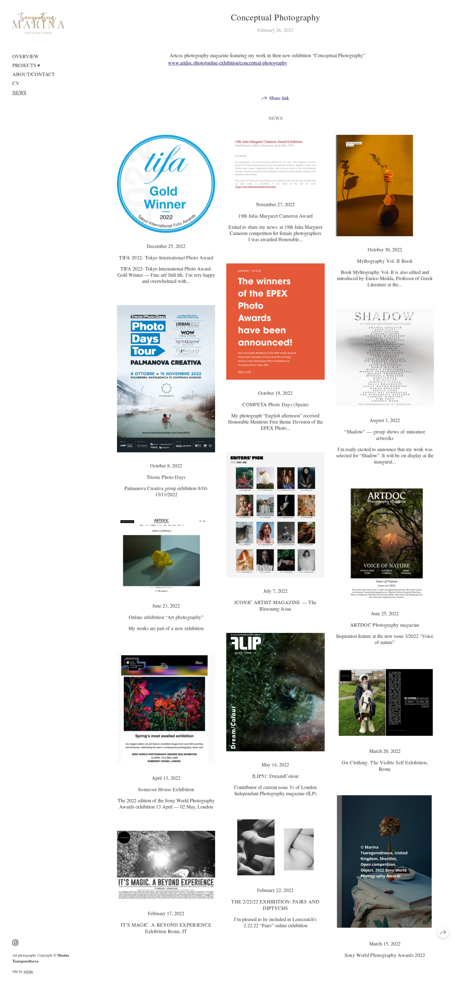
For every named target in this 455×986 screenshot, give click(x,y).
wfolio (28, 971)
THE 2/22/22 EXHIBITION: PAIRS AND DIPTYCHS (275, 904)
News (19, 92)
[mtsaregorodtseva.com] (38, 23)
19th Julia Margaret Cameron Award (275, 215)
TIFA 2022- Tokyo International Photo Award (166, 257)
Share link (279, 98)
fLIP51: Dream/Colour (275, 776)
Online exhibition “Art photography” (166, 617)
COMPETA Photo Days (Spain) (275, 404)
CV (16, 83)
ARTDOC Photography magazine (385, 624)
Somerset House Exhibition (166, 789)
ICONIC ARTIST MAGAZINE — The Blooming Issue (275, 605)
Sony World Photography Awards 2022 (384, 955)
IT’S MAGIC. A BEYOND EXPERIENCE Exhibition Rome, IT (166, 927)
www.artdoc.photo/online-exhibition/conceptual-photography (227, 62)
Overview (25, 56)
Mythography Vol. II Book (385, 261)
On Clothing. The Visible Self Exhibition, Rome (385, 765)
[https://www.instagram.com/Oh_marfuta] (15, 942)
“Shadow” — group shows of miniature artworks (384, 434)
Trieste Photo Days (166, 477)
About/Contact (33, 74)
